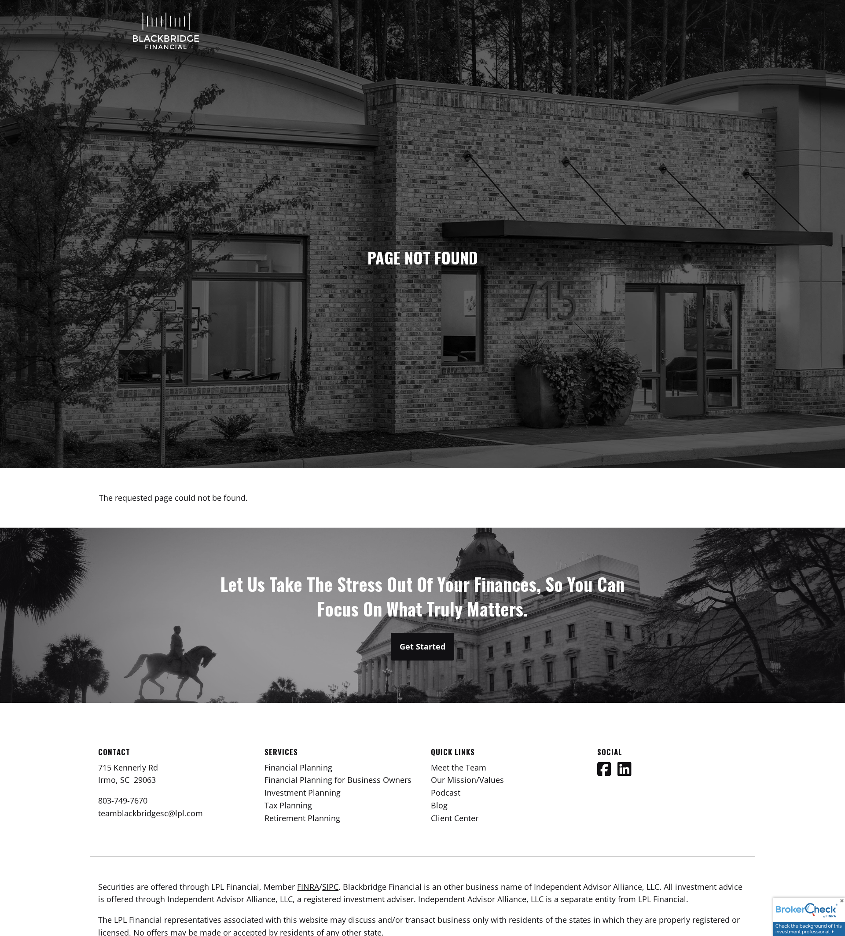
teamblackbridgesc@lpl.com (150, 813)
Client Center (454, 818)
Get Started (422, 646)
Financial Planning (298, 767)
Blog (439, 805)
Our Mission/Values (467, 779)
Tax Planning (288, 805)
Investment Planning (303, 792)
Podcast (445, 792)
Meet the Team (458, 767)
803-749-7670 (122, 800)
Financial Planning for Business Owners (338, 779)
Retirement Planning (302, 818)
